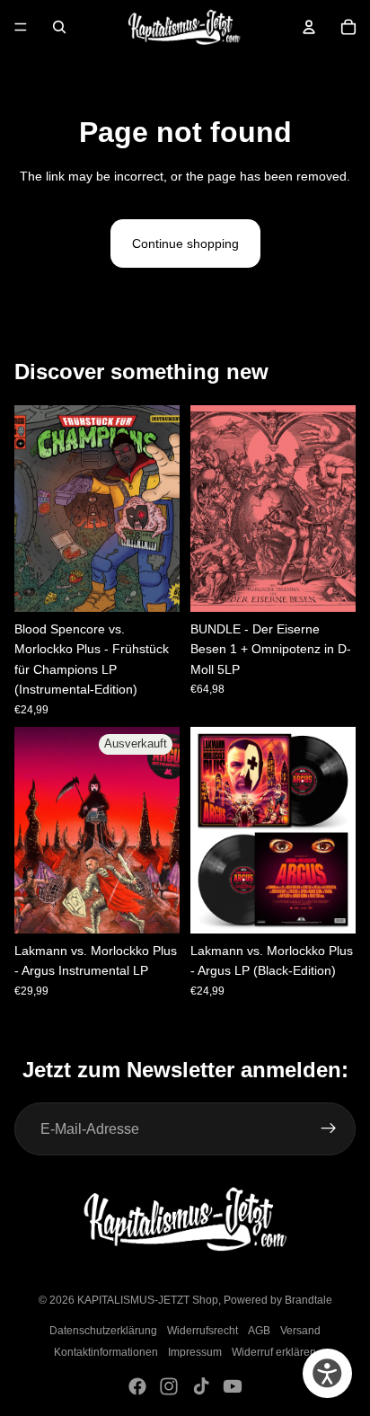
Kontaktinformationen (106, 1352)
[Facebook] (137, 1386)
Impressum (195, 1352)
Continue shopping (185, 243)
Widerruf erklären (274, 1352)
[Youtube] (232, 1386)
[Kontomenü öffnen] (309, 27)
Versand (300, 1330)
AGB (259, 1330)
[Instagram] (169, 1386)
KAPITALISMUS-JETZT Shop (147, 1300)
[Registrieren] (329, 1129)
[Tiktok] (201, 1386)
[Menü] (20, 27)
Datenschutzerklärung (103, 1330)
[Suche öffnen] (59, 27)
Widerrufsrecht (202, 1330)
